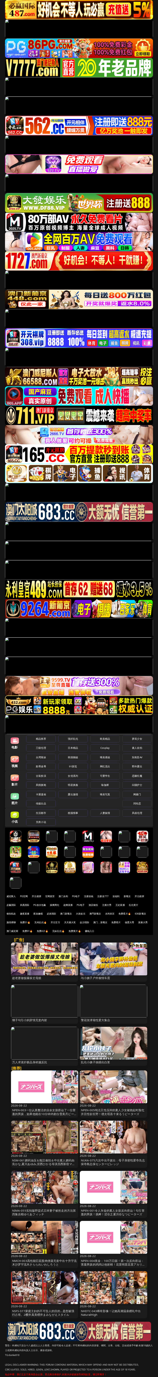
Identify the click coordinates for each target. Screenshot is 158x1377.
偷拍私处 (11, 913)
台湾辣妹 (41, 757)
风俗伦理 (137, 813)
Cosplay (105, 748)
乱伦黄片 (133, 905)
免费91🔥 (27, 931)
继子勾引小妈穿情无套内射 (29, 1020)
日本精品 (73, 748)
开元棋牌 (36, 896)
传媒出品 (41, 803)
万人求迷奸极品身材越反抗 (29, 1062)
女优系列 (73, 776)
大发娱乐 (80, 913)
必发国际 (51, 913)
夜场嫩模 (38, 913)
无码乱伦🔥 (40, 922)
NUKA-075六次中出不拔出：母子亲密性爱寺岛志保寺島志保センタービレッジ (113, 1162)
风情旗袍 (41, 785)
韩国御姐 (73, 757)
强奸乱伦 (73, 738)
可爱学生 (105, 776)
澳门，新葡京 (100, 922)
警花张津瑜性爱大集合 (95, 1020)
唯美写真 (105, 794)
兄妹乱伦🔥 (58, 931)
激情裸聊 (11, 922)
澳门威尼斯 (12, 931)
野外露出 (137, 766)
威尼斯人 (11, 896)
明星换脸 (73, 785)
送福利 (116, 896)
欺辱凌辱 (41, 766)
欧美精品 (105, 738)
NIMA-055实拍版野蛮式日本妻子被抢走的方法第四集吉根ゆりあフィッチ (44, 1212)
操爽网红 (54, 905)
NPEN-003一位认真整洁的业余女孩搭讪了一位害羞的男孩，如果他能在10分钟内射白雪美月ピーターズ (44, 1113)
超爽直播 (68, 905)
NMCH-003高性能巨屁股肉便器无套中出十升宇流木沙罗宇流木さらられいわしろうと (44, 1262)
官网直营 (50, 896)
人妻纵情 (105, 813)
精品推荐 (41, 738)
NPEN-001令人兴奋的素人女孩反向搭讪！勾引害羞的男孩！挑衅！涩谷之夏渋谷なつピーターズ (113, 1212)
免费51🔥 (25, 922)
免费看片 (116, 922)
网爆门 (137, 794)
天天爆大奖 (70, 922)
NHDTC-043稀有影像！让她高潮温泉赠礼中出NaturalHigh (111, 1313)
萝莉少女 (137, 738)
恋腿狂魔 (137, 776)
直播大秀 (143, 922)
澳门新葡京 (66, 913)
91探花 (73, 766)
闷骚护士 (137, 785)
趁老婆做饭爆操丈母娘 (26, 978)
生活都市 (41, 813)
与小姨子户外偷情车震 (95, 978)
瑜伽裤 (105, 785)
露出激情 (73, 794)
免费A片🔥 (42, 931)
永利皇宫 (110, 913)
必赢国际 (11, 905)
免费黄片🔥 (75, 931)
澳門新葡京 (95, 913)
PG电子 (76, 896)
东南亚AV (137, 757)
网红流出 (105, 766)
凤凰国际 (24, 905)
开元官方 (55, 922)
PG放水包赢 (39, 905)
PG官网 (24, 896)
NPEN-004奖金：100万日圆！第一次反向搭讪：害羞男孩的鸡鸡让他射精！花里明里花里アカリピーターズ (113, 1264)
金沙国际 (84, 922)
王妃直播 (120, 905)
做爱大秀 (129, 922)
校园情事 (73, 813)
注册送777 (102, 896)
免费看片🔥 (124, 913)
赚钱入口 (89, 931)
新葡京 (127, 896)
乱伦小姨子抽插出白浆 (95, 1062)
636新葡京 (140, 913)
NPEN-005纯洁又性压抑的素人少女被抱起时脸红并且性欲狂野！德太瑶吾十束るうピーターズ (113, 1112)
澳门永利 (63, 896)
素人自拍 (137, 748)
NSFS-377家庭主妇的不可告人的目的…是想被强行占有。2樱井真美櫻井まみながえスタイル (43, 1313)
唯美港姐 (105, 757)
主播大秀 (107, 905)
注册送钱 (88, 896)
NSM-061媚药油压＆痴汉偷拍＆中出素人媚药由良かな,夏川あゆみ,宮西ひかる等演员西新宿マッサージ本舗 (43, 1164)
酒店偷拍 (93, 905)
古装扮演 (41, 776)
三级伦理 (41, 748)
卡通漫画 (41, 794)
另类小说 (41, 822)
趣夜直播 (24, 913)
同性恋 (137, 803)
